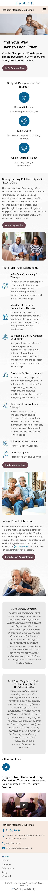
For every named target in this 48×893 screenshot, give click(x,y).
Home (5, 857)
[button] (16, 3)
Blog (4, 872)
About (5, 860)
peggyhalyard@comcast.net (19, 848)
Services (6, 864)
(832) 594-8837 (22, 546)
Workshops (8, 868)
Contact (6, 876)
